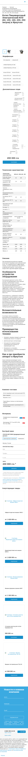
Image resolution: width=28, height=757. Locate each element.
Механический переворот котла (19, 94)
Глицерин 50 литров (15, 131)
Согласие (5, 482)
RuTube (22, 731)
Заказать (14, 468)
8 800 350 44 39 (10, 731)
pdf (23, 418)
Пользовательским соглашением (10, 480)
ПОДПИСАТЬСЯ (14, 717)
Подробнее (14, 523)
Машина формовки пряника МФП (13, 588)
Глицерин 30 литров (15, 120)
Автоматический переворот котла (19, 99)
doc (21, 418)
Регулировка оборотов (16, 115)
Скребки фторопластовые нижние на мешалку (19, 110)
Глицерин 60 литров (15, 136)
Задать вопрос (8, 732)
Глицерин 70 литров (15, 141)
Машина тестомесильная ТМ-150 (13, 664)
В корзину (14, 162)
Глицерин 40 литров (15, 126)
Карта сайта (8, 735)
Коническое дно (14, 152)
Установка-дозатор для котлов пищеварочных (17, 146)
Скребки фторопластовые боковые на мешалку (19, 104)
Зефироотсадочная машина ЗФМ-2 (14, 512)
